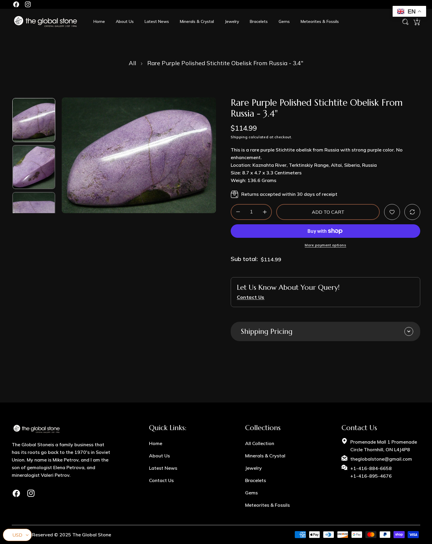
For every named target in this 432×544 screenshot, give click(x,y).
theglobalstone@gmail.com (381, 459)
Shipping (239, 136)
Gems (251, 493)
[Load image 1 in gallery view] (33, 120)
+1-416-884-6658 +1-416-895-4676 (371, 472)
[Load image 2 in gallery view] (33, 167)
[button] (416, 21)
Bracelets (255, 480)
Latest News (163, 468)
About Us (159, 456)
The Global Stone (91, 535)
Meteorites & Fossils (267, 505)
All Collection (259, 443)
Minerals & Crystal (265, 456)
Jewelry (253, 468)
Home (155, 443)
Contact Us (161, 480)
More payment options (325, 244)
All (132, 63)
